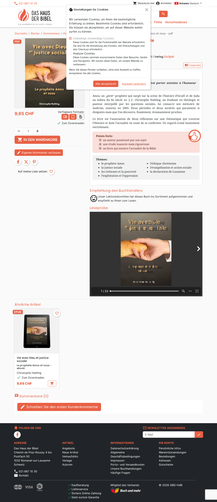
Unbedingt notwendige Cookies (93, 38)
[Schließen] (146, 9)
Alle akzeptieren (105, 83)
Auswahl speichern (134, 83)
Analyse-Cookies (84, 53)
